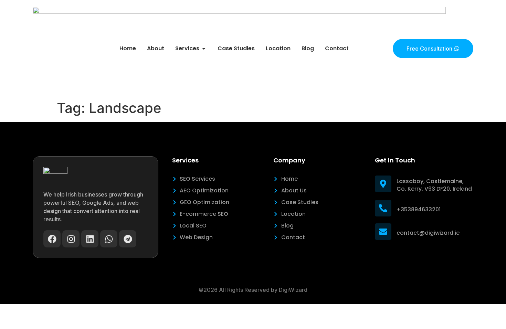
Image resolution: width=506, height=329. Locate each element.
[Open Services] (204, 48)
